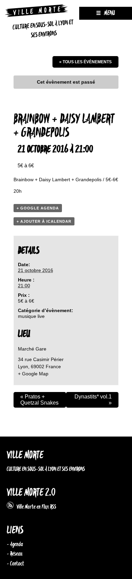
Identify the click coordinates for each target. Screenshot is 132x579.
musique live (31, 316)
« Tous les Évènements (85, 61)
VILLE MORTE (25, 455)
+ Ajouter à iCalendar (44, 221)
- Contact (15, 563)
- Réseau (14, 554)
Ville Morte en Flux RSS (35, 507)
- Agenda (15, 544)
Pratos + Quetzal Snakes (39, 400)
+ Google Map (33, 373)
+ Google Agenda (38, 208)
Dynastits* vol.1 (93, 400)
